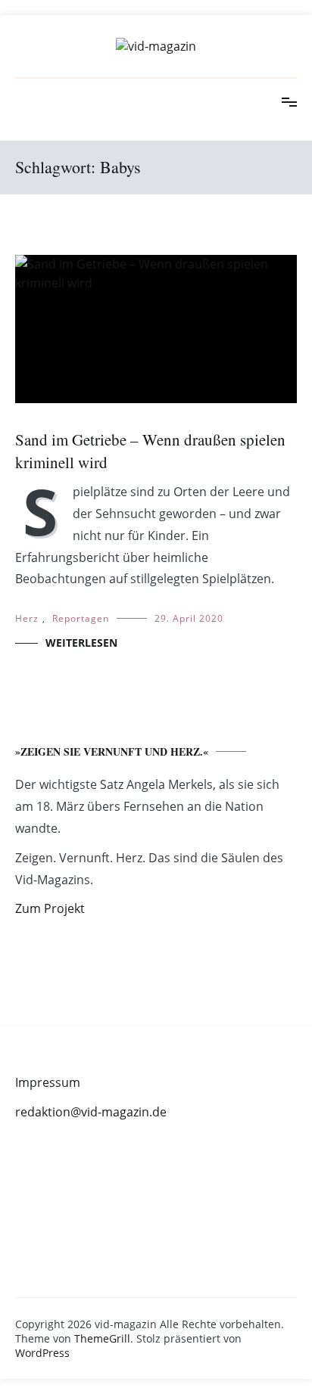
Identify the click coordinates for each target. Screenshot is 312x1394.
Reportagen (80, 618)
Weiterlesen (81, 642)
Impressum (47, 1082)
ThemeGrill (102, 1338)
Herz (27, 618)
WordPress (42, 1353)
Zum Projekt (50, 908)
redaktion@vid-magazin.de (91, 1112)
